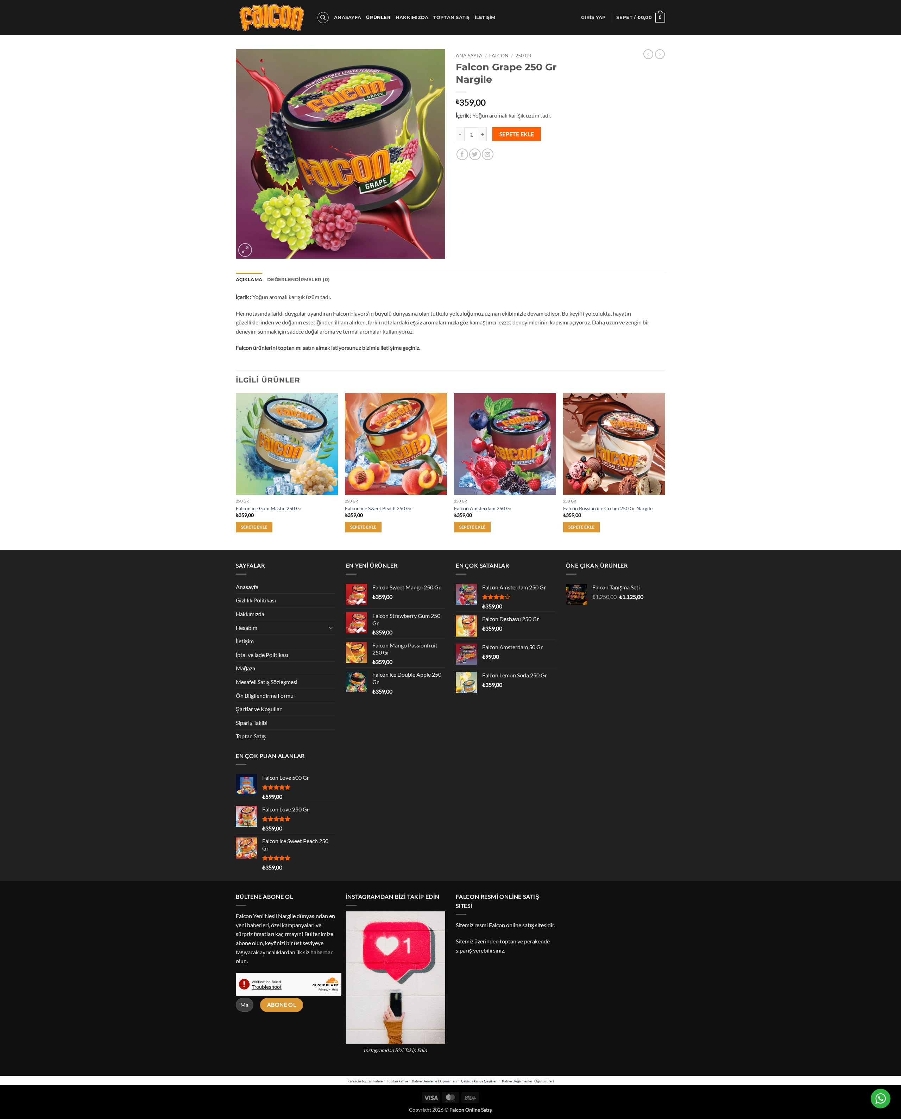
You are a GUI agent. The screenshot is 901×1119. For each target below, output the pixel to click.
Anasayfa (347, 17)
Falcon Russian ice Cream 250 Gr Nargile (608, 508)
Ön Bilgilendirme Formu (265, 695)
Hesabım (246, 627)
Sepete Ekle (516, 134)
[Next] (665, 470)
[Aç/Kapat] (331, 627)
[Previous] (236, 470)
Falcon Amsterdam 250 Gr (483, 508)
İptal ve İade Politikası (262, 654)
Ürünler (378, 17)
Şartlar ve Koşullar (259, 709)
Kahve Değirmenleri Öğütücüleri (528, 1081)
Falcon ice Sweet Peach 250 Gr (378, 508)
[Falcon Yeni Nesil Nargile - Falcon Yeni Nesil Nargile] (271, 18)
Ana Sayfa (469, 55)
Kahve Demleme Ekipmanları (434, 1081)
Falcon (499, 55)
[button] (593, 17)
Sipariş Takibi (251, 722)
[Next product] (648, 54)
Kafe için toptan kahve (365, 1081)
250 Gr (523, 55)
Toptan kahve (398, 1081)
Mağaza (245, 668)
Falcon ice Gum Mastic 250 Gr (269, 508)
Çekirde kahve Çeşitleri (479, 1081)
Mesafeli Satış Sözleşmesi (266, 681)
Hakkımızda (412, 17)
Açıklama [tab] (249, 279)
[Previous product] (660, 54)
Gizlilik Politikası (256, 600)
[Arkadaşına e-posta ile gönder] (487, 154)
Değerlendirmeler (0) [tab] (298, 279)
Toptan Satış (451, 17)
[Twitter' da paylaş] (475, 154)
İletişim (485, 17)
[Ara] (323, 17)
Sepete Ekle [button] (254, 527)
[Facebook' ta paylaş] (462, 154)
